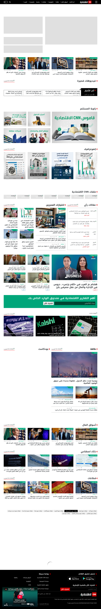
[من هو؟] (39, 135)
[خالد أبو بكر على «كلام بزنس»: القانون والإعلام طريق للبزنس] (38, 260)
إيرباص (47, 429)
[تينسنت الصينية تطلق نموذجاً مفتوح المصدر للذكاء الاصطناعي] (38, 461)
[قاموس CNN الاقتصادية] (74, 127)
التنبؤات (63, 316)
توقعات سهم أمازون (59, 511)
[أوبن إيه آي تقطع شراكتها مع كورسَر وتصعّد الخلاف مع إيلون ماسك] (62, 461)
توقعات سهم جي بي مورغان (14, 511)
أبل (16, 230)
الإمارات (23, 255)
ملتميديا (30, 218)
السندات (15, 209)
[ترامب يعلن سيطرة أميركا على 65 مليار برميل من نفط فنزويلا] (86, 392)
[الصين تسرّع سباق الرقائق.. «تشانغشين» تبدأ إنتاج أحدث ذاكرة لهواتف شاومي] (26, 234)
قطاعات (44, 2)
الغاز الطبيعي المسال (20, 273)
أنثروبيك (31, 316)
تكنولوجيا (51, 2)
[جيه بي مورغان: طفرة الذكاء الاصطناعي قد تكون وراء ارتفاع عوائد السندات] (10, 212)
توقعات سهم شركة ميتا (27, 511)
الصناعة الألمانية (45, 482)
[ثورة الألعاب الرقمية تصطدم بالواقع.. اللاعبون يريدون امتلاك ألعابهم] (51, 218)
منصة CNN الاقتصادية (44, 604)
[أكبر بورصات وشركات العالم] (15, 119)
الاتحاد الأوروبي (70, 482)
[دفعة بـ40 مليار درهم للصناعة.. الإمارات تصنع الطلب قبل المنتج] (14, 260)
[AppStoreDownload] (74, 578)
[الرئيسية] (85, 2)
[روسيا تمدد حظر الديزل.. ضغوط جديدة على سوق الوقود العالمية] (74, 365)
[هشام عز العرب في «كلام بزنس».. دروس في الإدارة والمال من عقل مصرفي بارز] (74, 267)
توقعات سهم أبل (92, 511)
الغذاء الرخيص (94, 58)
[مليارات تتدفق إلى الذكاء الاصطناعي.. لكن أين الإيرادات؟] (86, 461)
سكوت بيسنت (22, 58)
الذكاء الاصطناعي (93, 455)
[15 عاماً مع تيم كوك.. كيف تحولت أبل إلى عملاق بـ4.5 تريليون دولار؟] (10, 234)
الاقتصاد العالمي (29, 209)
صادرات (95, 353)
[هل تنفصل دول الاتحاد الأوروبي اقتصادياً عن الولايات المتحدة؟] (38, 278)
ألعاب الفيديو (62, 209)
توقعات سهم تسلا (38, 511)
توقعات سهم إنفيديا (83, 511)
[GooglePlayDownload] (88, 578)
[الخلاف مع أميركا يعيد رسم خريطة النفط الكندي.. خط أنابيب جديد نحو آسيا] (62, 392)
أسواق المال (64, 2)
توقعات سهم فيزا (66, 513)
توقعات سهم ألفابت (48, 511)
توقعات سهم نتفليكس (91, 513)
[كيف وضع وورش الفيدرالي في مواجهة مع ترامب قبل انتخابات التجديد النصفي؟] (38, 63)
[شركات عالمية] (15, 135)
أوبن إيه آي (22, 455)
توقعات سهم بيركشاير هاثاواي (78, 513)
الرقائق (31, 230)
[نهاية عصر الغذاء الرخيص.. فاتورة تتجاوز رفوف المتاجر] (86, 63)
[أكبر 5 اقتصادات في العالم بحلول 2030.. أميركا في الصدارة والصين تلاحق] (26, 212)
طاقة (57, 2)
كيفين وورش (46, 58)
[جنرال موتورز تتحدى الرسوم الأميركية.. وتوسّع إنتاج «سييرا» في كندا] (62, 63)
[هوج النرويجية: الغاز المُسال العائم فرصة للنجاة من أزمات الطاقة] (14, 278)
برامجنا (38, 2)
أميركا (96, 316)
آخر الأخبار (72, 2)
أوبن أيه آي (70, 455)
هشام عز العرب (94, 255)
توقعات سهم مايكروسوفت (71, 511)
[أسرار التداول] (39, 119)
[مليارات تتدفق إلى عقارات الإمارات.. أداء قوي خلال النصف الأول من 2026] (14, 487)
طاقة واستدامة (92, 378)
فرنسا (48, 273)
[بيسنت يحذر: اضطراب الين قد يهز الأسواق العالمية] (14, 63)
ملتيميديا (32, 2)
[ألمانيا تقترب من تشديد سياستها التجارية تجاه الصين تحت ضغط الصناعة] (38, 487)
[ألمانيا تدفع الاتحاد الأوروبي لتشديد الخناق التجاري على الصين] (62, 487)
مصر (48, 255)
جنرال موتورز (70, 58)
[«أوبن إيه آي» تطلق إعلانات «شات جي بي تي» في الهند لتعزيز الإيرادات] (14, 461)
